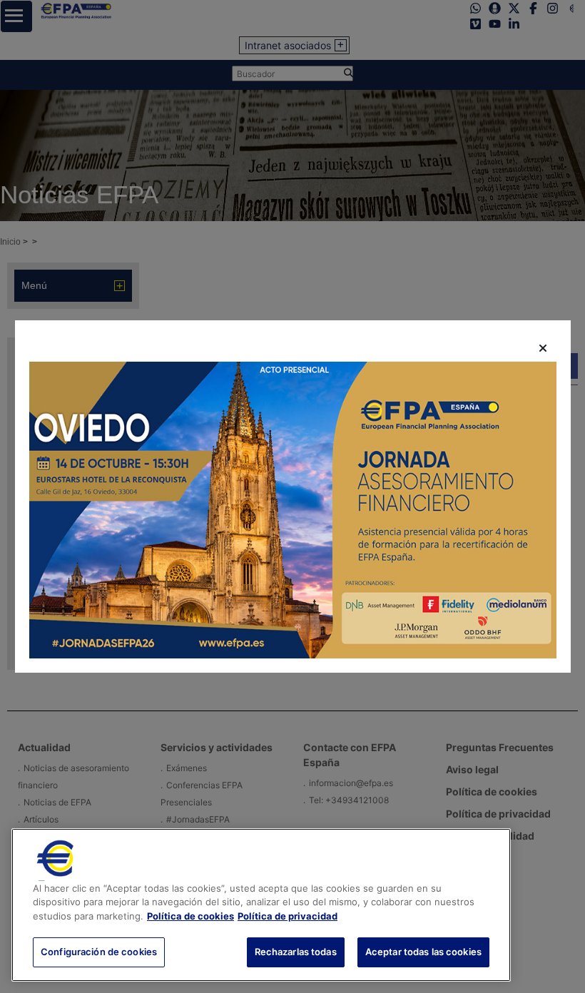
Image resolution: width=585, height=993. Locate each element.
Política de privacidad (287, 916)
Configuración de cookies (99, 951)
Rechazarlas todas (296, 951)
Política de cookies (190, 916)
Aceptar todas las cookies (423, 951)
